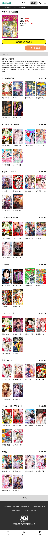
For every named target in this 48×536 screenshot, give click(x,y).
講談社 (27, 21)
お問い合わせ (16, 510)
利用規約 (16, 506)
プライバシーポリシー (38, 506)
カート (24, 534)
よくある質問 (7, 506)
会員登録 (34, 3)
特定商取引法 (25, 506)
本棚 (40, 534)
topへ (24, 498)
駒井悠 (27, 19)
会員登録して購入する (24, 42)
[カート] (45, 3)
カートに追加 (35, 48)
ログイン (25, 3)
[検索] (40, 3)
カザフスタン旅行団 (19, 7)
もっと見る (42, 78)
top (3, 7)
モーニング (30, 23)
